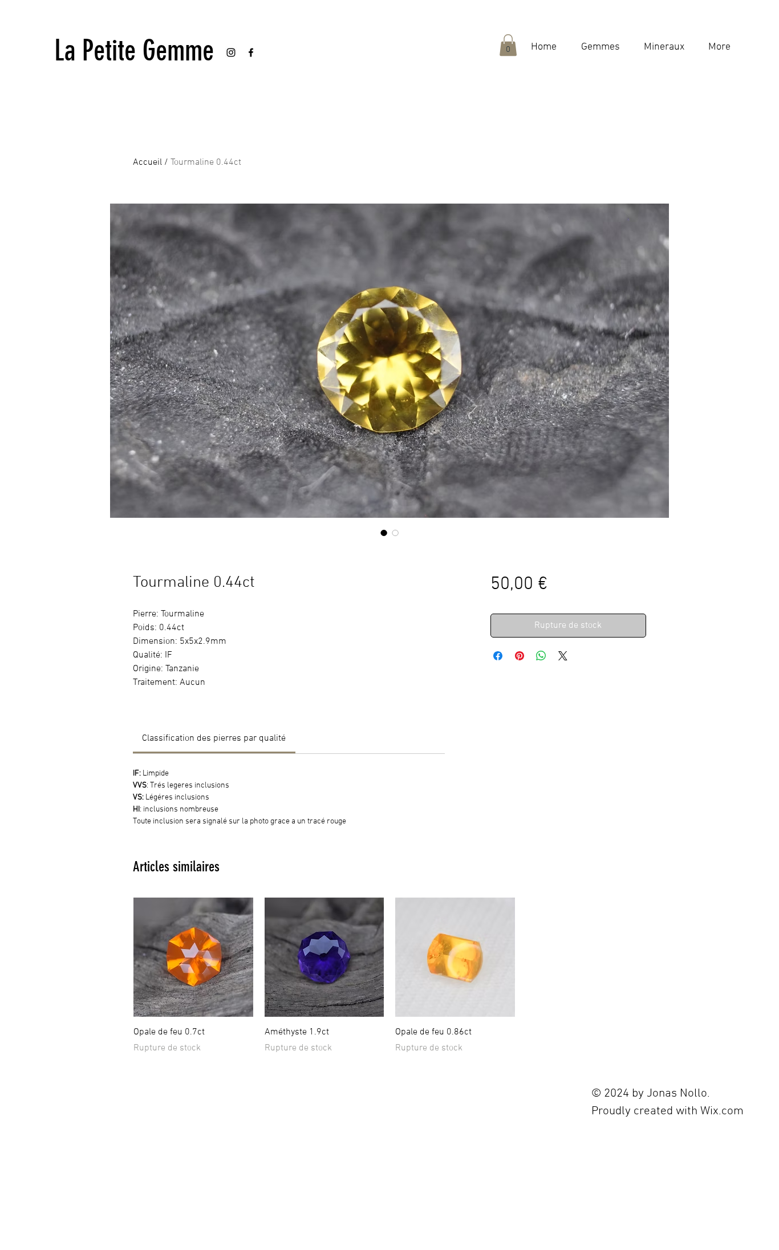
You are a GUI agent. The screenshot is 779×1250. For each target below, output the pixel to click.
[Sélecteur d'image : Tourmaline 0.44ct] (384, 532)
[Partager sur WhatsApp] (541, 656)
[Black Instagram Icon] (231, 52)
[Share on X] (563, 656)
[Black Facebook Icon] (251, 52)
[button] (508, 45)
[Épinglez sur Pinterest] (519, 656)
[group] (389, 976)
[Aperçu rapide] (193, 957)
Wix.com (722, 1111)
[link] (214, 738)
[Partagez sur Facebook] (498, 656)
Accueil (147, 162)
